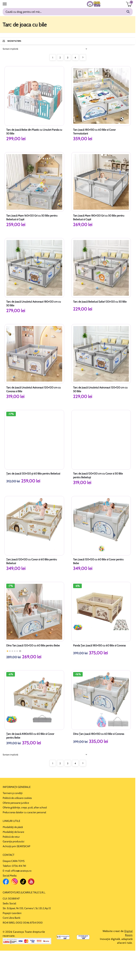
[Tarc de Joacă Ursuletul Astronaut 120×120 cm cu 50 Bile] (101, 354)
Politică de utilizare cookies (17, 798)
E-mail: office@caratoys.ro (17, 870)
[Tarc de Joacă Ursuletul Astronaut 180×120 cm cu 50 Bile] (34, 268)
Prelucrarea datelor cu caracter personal (24, 812)
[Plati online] (27, 941)
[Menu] (8, 4)
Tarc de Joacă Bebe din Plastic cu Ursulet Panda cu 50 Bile (34, 131)
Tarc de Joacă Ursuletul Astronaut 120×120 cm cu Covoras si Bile (33, 389)
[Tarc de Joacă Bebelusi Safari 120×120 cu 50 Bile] (101, 268)
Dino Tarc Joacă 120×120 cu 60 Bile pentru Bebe (33, 645)
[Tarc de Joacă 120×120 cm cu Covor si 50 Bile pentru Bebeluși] (101, 440)
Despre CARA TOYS (13, 861)
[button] (127, 5)
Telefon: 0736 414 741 (14, 865)
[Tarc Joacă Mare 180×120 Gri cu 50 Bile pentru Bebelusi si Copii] (101, 182)
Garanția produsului (13, 841)
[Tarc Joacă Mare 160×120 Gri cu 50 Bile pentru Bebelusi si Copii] (34, 182)
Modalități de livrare (13, 832)
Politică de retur (11, 836)
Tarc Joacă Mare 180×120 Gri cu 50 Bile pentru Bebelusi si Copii (98, 217)
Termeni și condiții (12, 793)
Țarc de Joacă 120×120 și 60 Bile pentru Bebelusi (33, 473)
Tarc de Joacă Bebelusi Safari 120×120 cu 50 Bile (100, 301)
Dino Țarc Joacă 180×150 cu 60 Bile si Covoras (98, 733)
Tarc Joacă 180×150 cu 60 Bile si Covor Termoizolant (94, 131)
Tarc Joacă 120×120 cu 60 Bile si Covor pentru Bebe (98, 561)
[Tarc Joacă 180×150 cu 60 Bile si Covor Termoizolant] (101, 96)
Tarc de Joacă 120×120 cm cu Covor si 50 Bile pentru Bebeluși (98, 475)
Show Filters (14, 41)
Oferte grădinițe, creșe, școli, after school (25, 807)
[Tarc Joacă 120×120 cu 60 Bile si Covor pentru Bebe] (101, 526)
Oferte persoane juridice (16, 802)
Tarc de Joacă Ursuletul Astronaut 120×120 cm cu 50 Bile (100, 389)
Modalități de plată (13, 827)
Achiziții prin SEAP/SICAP (16, 846)
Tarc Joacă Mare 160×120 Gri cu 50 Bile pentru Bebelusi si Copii (32, 217)
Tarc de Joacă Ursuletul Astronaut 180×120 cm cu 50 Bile (33, 303)
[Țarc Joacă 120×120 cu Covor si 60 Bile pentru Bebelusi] (34, 526)
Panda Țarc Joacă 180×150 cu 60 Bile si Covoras (99, 645)
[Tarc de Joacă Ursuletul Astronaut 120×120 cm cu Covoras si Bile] (34, 354)
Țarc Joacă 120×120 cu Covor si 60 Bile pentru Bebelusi (31, 561)
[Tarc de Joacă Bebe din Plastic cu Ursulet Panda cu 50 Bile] (34, 96)
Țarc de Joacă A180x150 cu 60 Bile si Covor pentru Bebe (30, 735)
